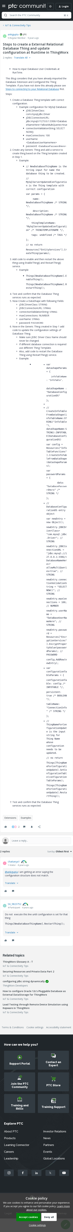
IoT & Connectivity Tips (18, 25)
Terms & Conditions (13, 1027)
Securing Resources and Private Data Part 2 (28, 971)
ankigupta (13, 34)
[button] (4, 7)
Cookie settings (34, 1027)
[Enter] (6, 15)
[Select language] (50, 6)
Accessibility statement (58, 1027)
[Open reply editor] (36, 840)
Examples (26, 817)
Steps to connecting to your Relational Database (32, 89)
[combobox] (36, 15)
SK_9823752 (14, 904)
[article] (36, 877)
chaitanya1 (14, 861)
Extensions (10, 817)
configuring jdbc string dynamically (24, 981)
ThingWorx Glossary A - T (18, 961)
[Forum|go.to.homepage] (24, 6)
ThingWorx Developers (15, 985)
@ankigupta (11, 871)
